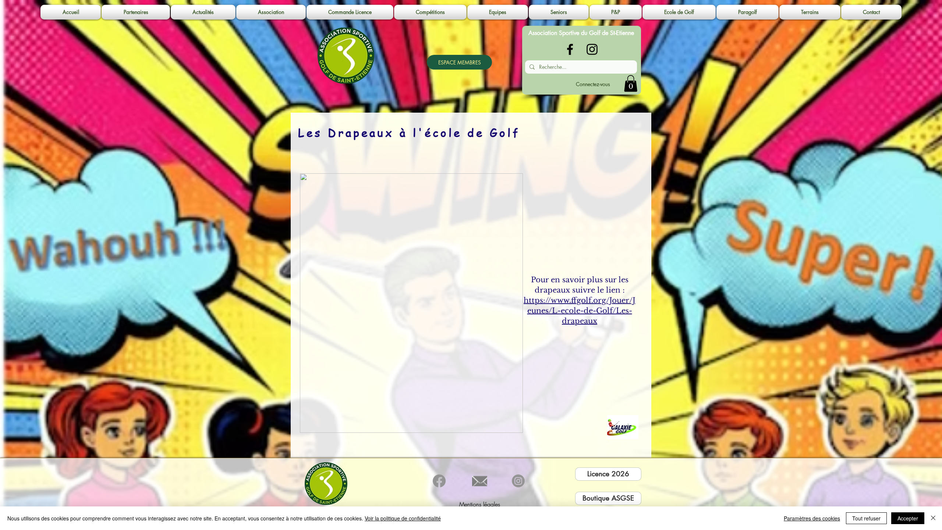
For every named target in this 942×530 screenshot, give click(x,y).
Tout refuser (866, 518)
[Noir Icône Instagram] (592, 49)
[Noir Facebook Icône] (570, 49)
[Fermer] (933, 518)
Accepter (907, 518)
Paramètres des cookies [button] (812, 518)
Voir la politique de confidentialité (403, 518)
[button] (271, 12)
